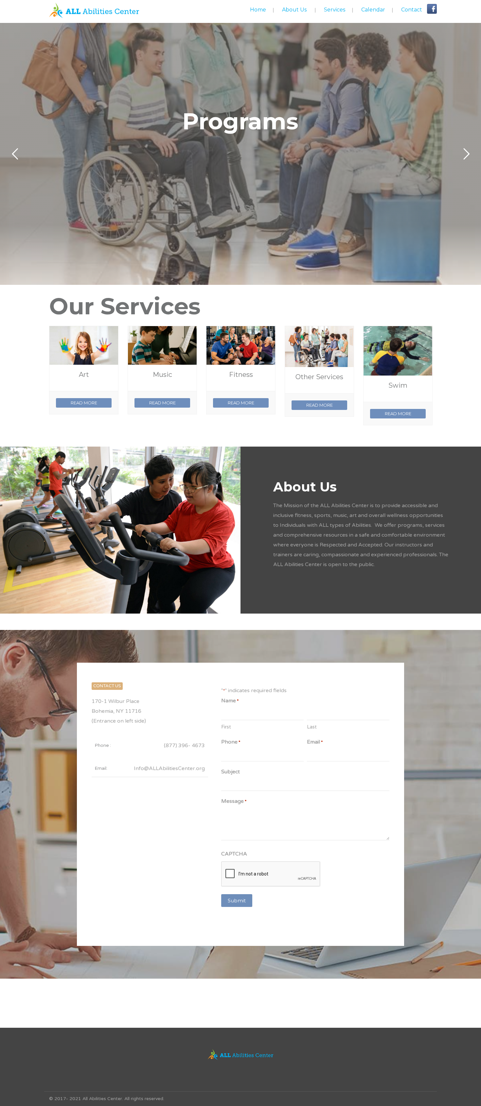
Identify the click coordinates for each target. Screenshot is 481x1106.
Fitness (241, 374)
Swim (397, 385)
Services (334, 10)
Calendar (373, 10)
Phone (230, 742)
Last (312, 727)
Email (315, 742)
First (226, 727)
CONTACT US (107, 686)
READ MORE (84, 402)
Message (233, 801)
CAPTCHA (234, 854)
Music (162, 374)
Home (258, 10)
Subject (230, 771)
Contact (411, 10)
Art (84, 374)
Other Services (319, 377)
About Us (294, 10)
